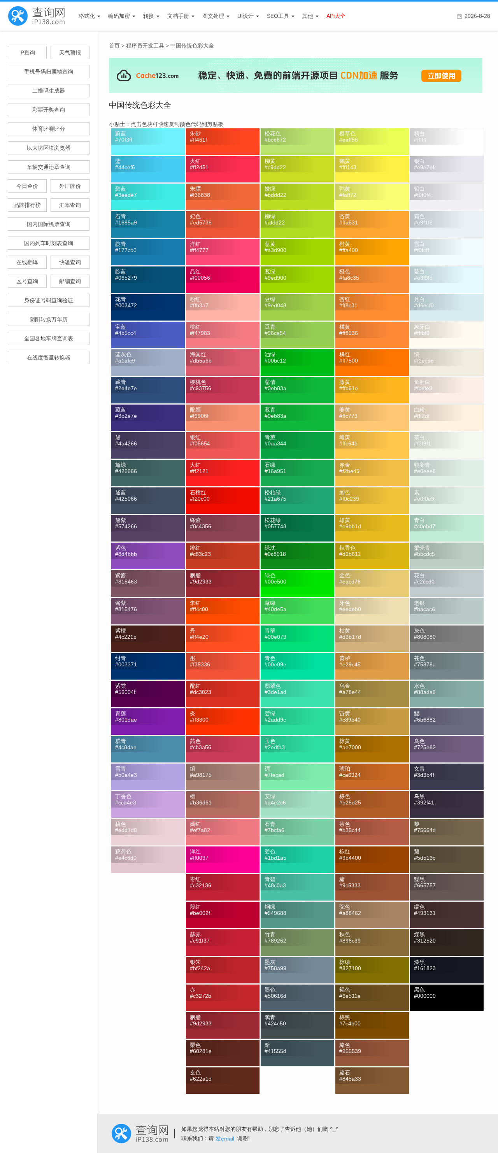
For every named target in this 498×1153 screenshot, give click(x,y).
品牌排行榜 (27, 205)
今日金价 (27, 186)
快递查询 (70, 262)
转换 (148, 16)
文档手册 (178, 16)
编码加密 (119, 16)
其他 (307, 16)
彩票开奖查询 (48, 110)
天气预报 (70, 52)
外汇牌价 (70, 186)
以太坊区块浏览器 (48, 148)
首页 (114, 45)
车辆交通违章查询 (48, 167)
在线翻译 (27, 262)
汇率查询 (70, 205)
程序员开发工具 (145, 45)
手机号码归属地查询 (48, 71)
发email (225, 1138)
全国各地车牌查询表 (48, 338)
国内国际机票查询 (48, 224)
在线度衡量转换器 (48, 357)
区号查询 (27, 281)
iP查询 (27, 52)
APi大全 (335, 16)
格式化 (87, 16)
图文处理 (213, 16)
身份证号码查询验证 (48, 300)
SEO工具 (278, 16)
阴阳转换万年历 (49, 319)
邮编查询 (70, 281)
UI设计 (245, 16)
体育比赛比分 (48, 129)
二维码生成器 (48, 91)
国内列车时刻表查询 (48, 243)
